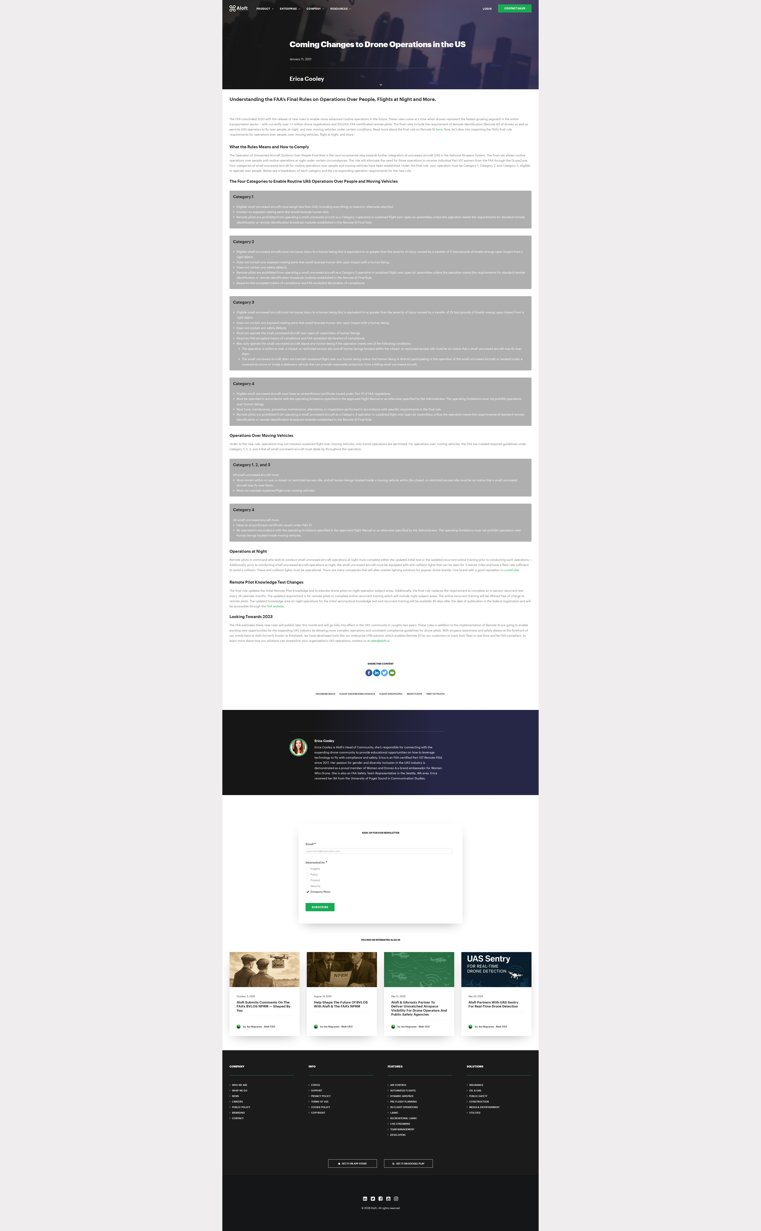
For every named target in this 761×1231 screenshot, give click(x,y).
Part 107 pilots (435, 694)
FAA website (275, 606)
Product (263, 8)
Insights (315, 868)
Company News (321, 891)
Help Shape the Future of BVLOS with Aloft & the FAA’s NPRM (341, 1004)
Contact (238, 1118)
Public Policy (241, 1107)
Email (311, 844)
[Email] (392, 672)
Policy (314, 874)
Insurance (476, 1085)
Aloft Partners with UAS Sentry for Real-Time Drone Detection (493, 1004)
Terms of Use (320, 1101)
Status (315, 1085)
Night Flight (414, 694)
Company (314, 8)
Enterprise (288, 8)
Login (487, 8)
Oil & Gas (475, 1090)
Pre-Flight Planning (403, 1101)
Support (316, 1090)
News (235, 1096)
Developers (398, 1134)
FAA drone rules (325, 694)
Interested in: (316, 862)
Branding (238, 1112)
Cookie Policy (320, 1107)
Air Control (398, 1085)
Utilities (475, 1112)
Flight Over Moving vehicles (357, 694)
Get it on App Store (354, 1163)
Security (315, 886)
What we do (239, 1090)
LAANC (394, 1112)
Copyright (318, 1112)
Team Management (402, 1129)
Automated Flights (403, 1090)
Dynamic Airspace (402, 1096)
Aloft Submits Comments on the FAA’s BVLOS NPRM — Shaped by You (264, 1006)
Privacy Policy (321, 1096)
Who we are (239, 1085)
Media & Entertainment (484, 1107)
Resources (339, 8)
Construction (479, 1101)
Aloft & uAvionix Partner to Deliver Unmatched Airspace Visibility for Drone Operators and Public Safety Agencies (419, 1008)
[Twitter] (384, 672)
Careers (237, 1101)
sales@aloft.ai (380, 640)
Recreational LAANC (403, 1118)
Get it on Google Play (410, 1163)
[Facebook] (368, 672)
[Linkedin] (376, 672)
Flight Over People (391, 694)
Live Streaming (400, 1123)
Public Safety (478, 1096)
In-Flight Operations (404, 1107)
